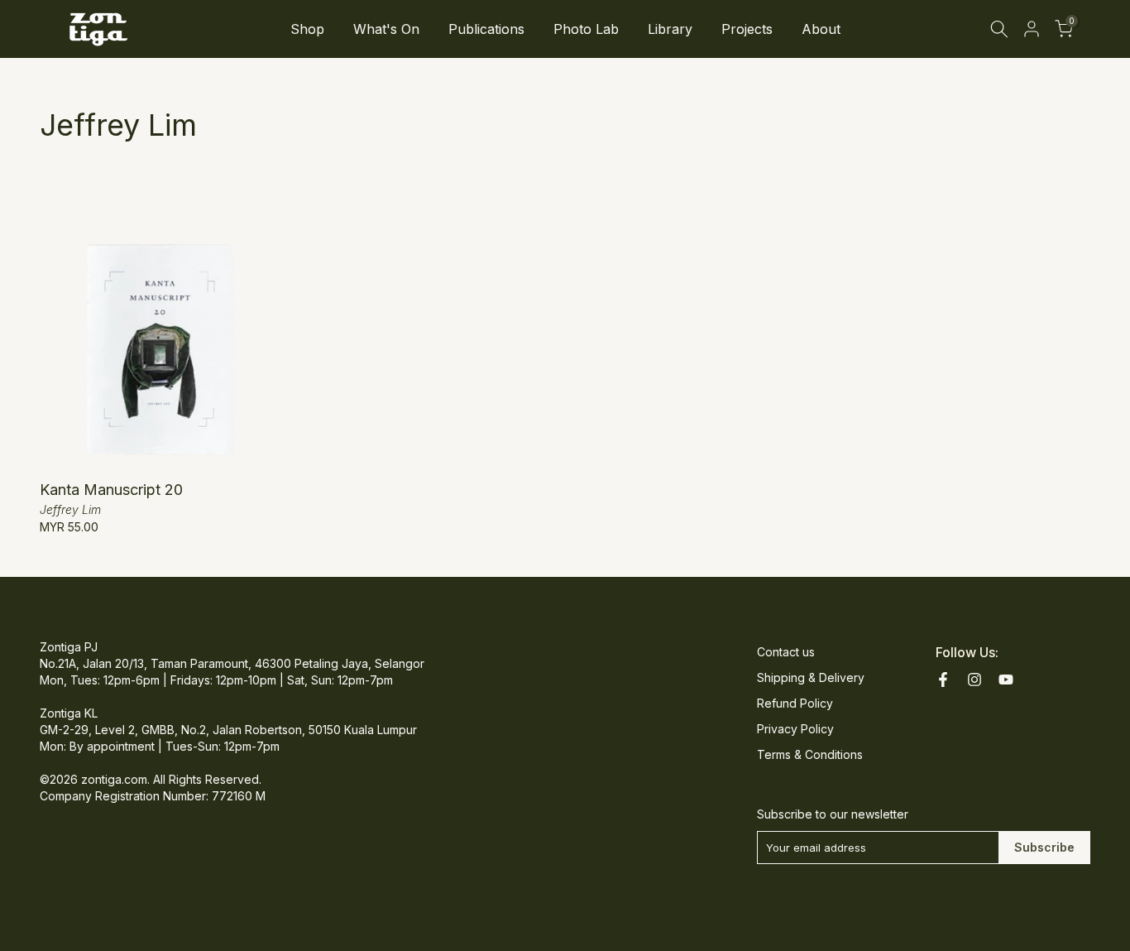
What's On (386, 29)
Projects (747, 29)
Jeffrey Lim (70, 509)
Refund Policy (795, 703)
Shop (307, 29)
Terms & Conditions (810, 754)
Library (670, 29)
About (821, 29)
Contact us (786, 652)
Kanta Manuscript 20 (111, 489)
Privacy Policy (795, 729)
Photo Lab (586, 29)
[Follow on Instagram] (974, 679)
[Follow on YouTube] (1005, 679)
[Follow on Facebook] (943, 679)
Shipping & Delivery (810, 677)
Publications (486, 29)
